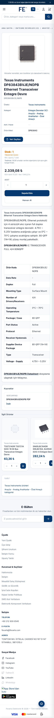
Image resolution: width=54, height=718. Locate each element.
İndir (8, 404)
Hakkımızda (7, 572)
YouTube (9, 668)
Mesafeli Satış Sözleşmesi (13, 581)
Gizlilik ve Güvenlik (10, 586)
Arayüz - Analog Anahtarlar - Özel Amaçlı (36, 116)
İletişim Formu (8, 554)
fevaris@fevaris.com (11, 630)
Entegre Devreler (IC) (38, 110)
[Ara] (48, 17)
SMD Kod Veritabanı (11, 599)
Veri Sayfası (15, 139)
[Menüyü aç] (4, 9)
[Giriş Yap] (43, 9)
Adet (7, 180)
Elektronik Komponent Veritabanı (16, 603)
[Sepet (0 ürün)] (49, 9)
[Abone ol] (48, 519)
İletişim (5, 577)
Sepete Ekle (27, 193)
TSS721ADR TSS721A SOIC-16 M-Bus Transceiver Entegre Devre (14, 450)
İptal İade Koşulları (10, 590)
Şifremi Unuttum (9, 549)
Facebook (10, 658)
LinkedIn (9, 677)
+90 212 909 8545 (10, 621)
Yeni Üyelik (7, 540)
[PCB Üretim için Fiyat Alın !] (41, 704)
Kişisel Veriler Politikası (12, 594)
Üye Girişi (6, 545)
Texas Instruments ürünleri (16, 485)
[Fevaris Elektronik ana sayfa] (22, 9)
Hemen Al (27, 200)
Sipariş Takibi (8, 558)
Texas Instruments (36, 104)
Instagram (10, 663)
